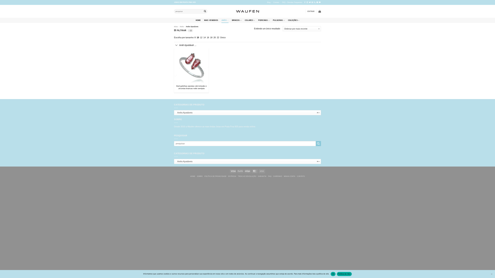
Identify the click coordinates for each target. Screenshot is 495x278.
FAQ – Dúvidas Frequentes (292, 2)
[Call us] (315, 2)
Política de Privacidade (215, 176)
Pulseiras (278, 20)
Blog (268, 2)
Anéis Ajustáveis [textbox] (247, 113)
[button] (311, 11)
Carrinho (277, 176)
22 (191, 31)
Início (176, 27)
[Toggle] (176, 45)
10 (198, 37)
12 (201, 37)
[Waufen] (247, 11)
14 (204, 37)
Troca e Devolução (247, 176)
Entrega (232, 176)
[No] (491, 275)
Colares (249, 20)
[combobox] (247, 112)
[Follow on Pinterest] (317, 2)
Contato (276, 2)
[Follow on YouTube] (319, 2)
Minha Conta (289, 176)
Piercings (263, 20)
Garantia (262, 176)
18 (211, 37)
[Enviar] (205, 11)
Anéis (224, 20)
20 (214, 37)
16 (208, 37)
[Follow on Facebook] (305, 2)
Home (198, 20)
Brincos (236, 20)
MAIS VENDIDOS (211, 20)
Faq (269, 176)
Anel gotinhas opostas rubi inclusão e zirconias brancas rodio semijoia (191, 87)
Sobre (200, 176)
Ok (333, 274)
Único (223, 37)
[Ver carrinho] (319, 11)
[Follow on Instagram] (307, 2)
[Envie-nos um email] (312, 2)
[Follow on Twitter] (310, 2)
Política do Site (344, 274)
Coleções (293, 20)
